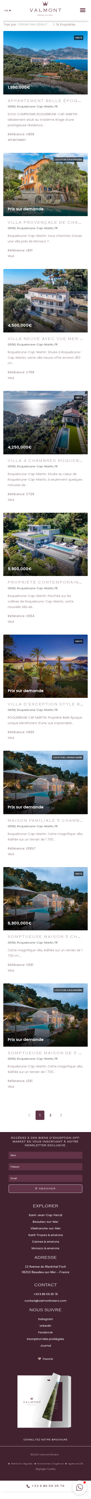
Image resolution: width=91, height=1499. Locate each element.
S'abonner (45, 1188)
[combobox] (36, 24)
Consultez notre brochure (45, 1439)
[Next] (61, 1115)
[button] (7, 10)
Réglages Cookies (46, 1469)
